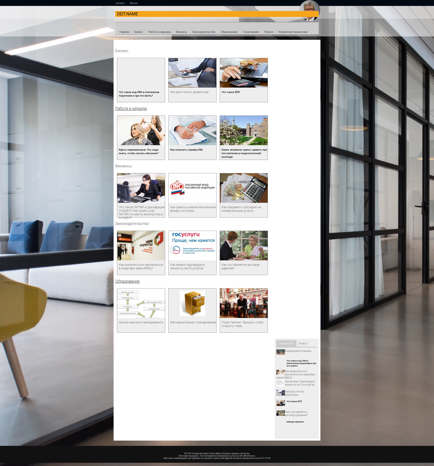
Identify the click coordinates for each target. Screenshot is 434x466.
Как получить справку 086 (186, 149)
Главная (124, 32)
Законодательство (204, 32)
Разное (268, 32)
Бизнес (138, 32)
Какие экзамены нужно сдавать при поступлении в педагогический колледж (244, 153)
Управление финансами (293, 32)
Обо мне (133, 3)
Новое (303, 343)
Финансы (181, 32)
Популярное (286, 343)
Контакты (120, 3)
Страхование (251, 32)
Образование (229, 32)
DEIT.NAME (127, 14)
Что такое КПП (231, 92)
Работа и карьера (159, 32)
